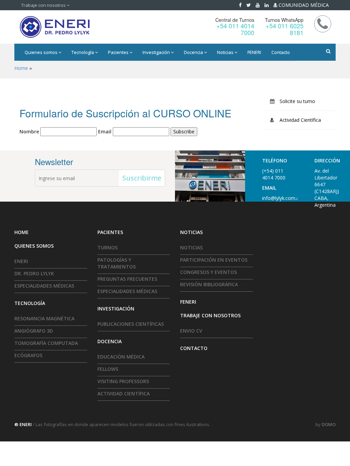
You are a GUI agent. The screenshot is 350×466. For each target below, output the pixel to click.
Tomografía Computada (46, 343)
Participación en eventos (213, 260)
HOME (21, 232)
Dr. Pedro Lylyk (34, 273)
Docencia (194, 52)
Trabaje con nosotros (44, 5)
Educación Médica (121, 356)
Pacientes (119, 52)
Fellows (107, 369)
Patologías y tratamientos (116, 263)
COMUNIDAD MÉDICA (303, 5)
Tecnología (83, 52)
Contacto (280, 52)
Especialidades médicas (44, 285)
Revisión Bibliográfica (209, 284)
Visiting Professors (123, 381)
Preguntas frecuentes (127, 279)
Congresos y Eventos (208, 272)
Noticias (225, 52)
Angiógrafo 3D (33, 330)
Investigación (157, 52)
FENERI (254, 52)
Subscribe (183, 131)
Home (21, 68)
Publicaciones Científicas (130, 324)
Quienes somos (41, 52)
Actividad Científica (300, 120)
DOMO (329, 424)
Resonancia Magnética (44, 318)
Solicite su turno (297, 101)
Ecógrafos (28, 355)
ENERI (21, 261)
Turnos (107, 247)
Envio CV (191, 330)
